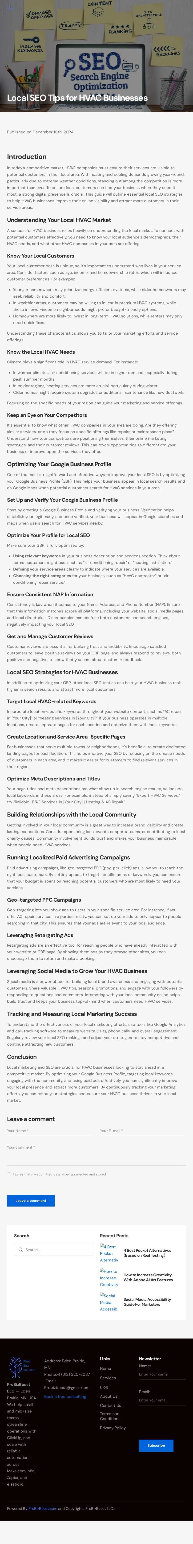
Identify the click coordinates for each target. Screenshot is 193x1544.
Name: (145, 1365)
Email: (144, 1391)
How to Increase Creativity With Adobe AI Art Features (148, 1277)
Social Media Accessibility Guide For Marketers (147, 1302)
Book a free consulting (65, 1396)
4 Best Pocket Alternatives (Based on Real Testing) (147, 1253)
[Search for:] (53, 1249)
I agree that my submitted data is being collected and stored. (60, 1174)
